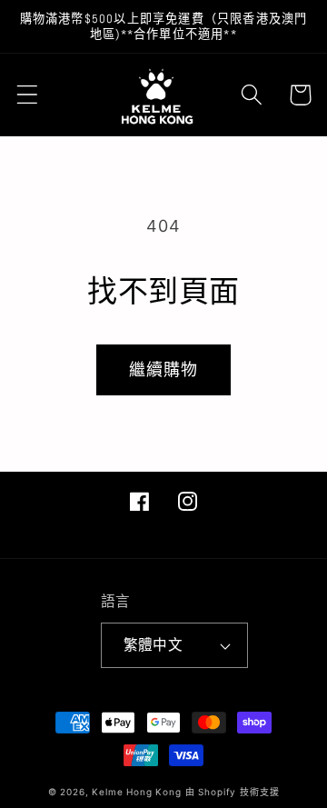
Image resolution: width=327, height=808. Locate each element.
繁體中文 (153, 644)
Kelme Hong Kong (137, 791)
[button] (28, 95)
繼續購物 (164, 369)
